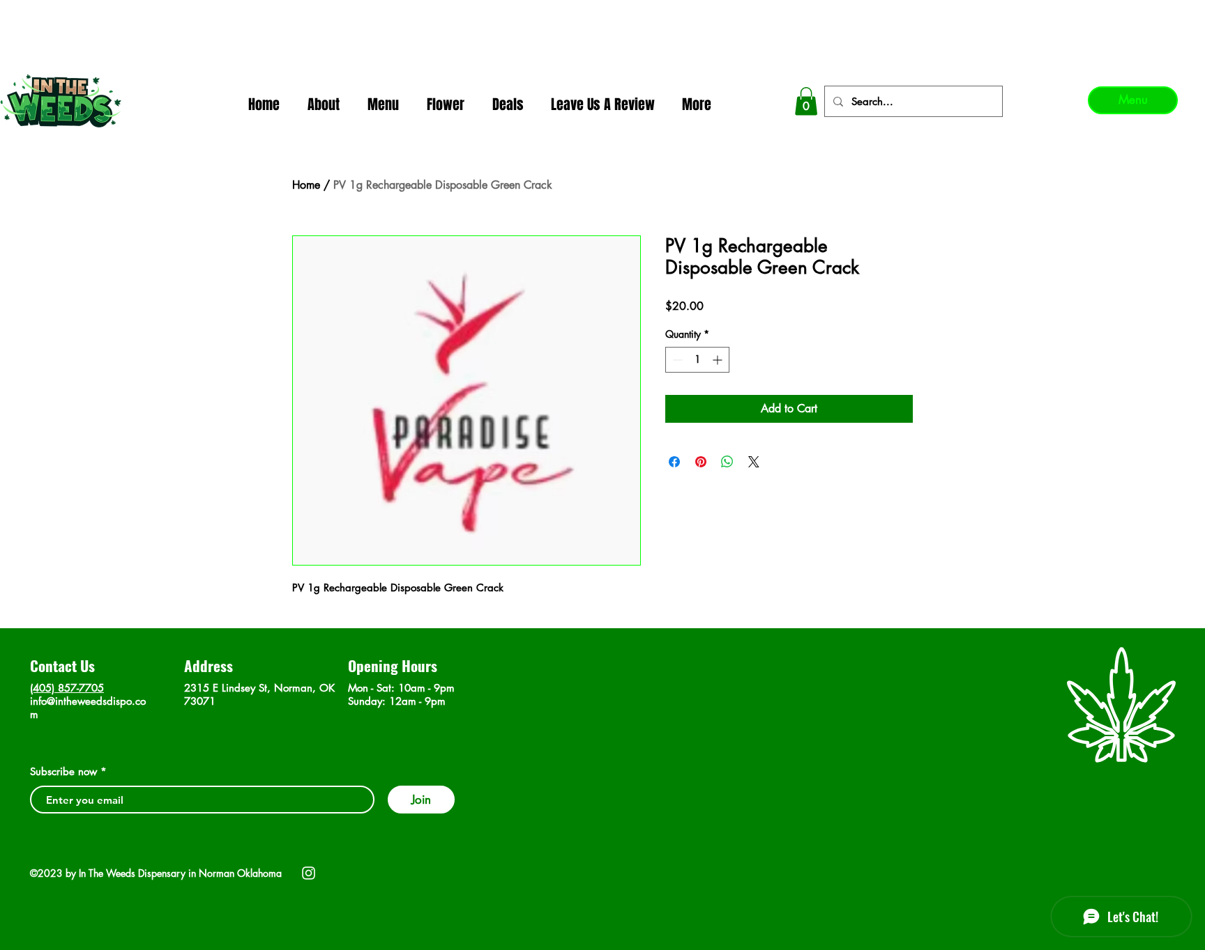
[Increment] (718, 360)
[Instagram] (308, 873)
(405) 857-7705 (67, 687)
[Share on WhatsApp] (727, 461)
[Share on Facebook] (674, 461)
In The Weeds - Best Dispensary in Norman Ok (604, 14)
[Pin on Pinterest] (700, 461)
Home (306, 185)
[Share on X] (753, 461)
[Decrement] (676, 360)
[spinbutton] (697, 360)
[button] (806, 101)
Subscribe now (63, 771)
